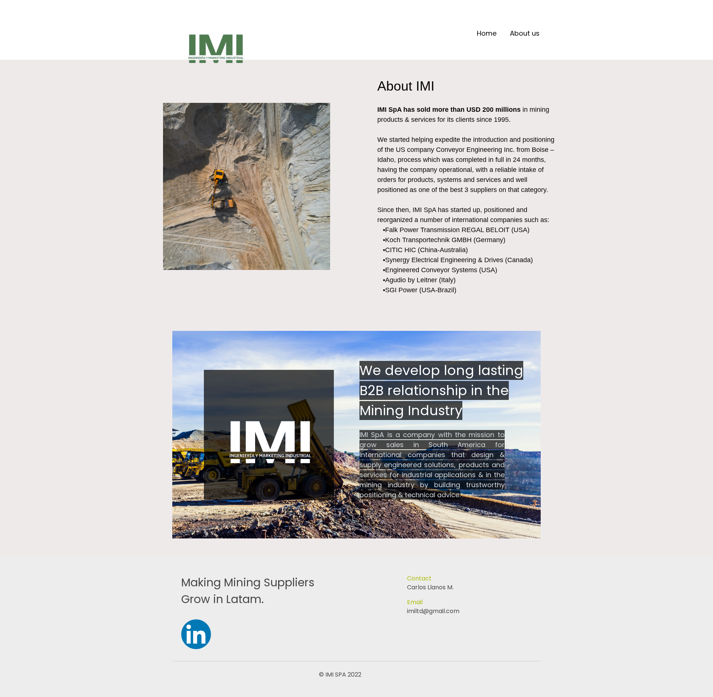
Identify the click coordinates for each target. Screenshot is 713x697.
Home (487, 33)
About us (525, 33)
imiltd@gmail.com (433, 611)
